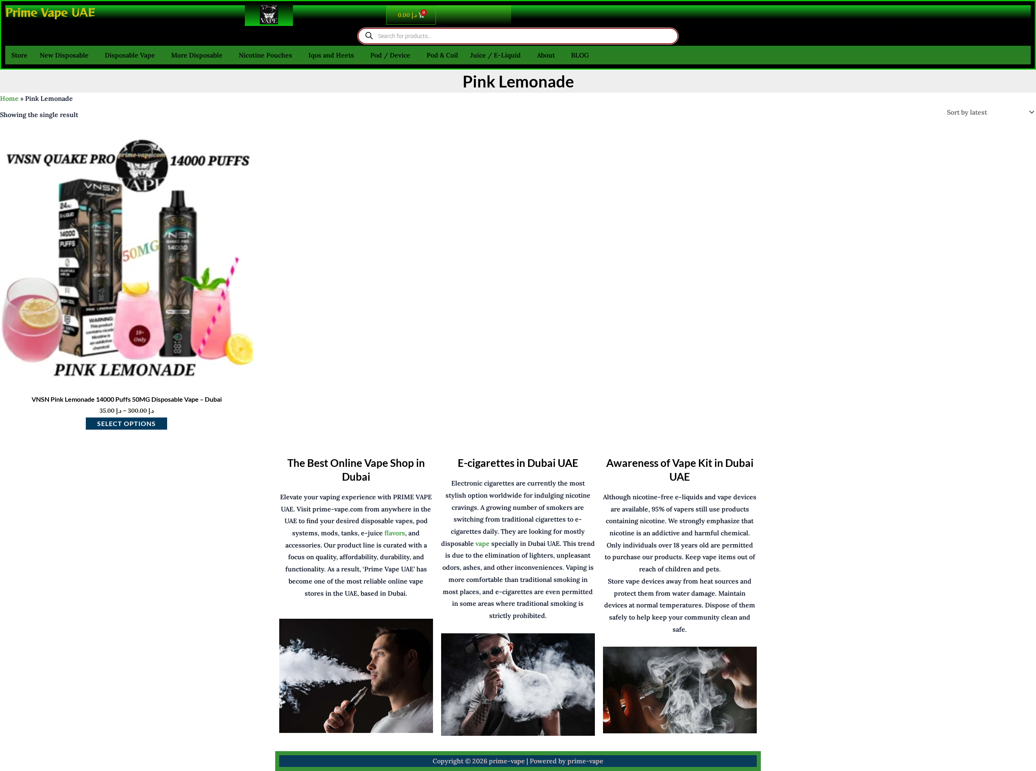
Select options (126, 423)
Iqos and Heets (331, 55)
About (546, 55)
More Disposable (197, 55)
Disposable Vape (130, 55)
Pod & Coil (442, 55)
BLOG (580, 55)
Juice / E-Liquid (495, 55)
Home (9, 98)
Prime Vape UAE (50, 11)
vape (483, 543)
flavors (394, 533)
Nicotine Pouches (265, 55)
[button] (66, 55)
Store (19, 55)
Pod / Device (390, 55)
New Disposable (64, 55)
